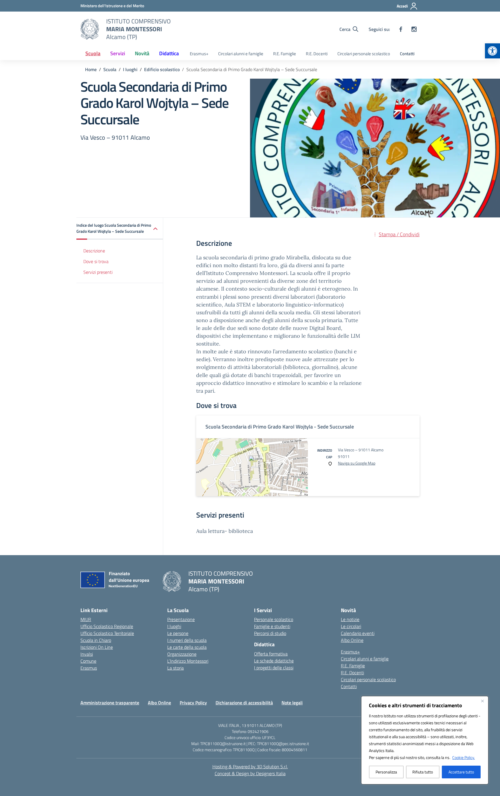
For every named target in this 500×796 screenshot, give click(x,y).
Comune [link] (88, 661)
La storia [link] (175, 667)
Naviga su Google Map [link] (356, 463)
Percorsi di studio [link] (270, 633)
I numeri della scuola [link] (187, 640)
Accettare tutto (461, 772)
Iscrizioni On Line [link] (96, 647)
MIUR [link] (85, 619)
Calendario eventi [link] (357, 633)
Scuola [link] (92, 53)
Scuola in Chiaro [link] (95, 640)
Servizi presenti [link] (98, 272)
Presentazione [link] (181, 619)
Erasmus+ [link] (199, 53)
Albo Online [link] (352, 640)
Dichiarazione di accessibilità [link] (244, 702)
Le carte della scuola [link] (187, 647)
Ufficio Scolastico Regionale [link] (106, 626)
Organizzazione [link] (181, 654)
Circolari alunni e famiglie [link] (240, 53)
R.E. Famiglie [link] (284, 53)
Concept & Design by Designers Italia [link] (250, 773)
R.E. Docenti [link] (317, 53)
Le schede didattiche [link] (274, 660)
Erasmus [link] (88, 667)
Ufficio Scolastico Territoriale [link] (107, 633)
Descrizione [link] (94, 251)
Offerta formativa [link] (271, 653)
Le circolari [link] (351, 626)
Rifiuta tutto (422, 772)
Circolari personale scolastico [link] (363, 53)
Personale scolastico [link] (273, 619)
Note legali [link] (292, 702)
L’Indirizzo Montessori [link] (187, 661)
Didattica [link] (169, 53)
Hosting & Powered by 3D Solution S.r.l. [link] (250, 766)
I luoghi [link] (174, 626)
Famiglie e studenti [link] (272, 626)
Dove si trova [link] (96, 261)
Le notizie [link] (350, 619)
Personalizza (386, 772)
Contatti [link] (407, 53)
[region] (424, 740)
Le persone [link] (177, 633)
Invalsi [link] (86, 654)
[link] (492, 50)
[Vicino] (482, 700)
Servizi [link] (117, 53)
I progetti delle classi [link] (273, 667)
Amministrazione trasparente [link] (109, 702)
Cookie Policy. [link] (463, 757)
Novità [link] (142, 53)
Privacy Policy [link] (193, 702)
